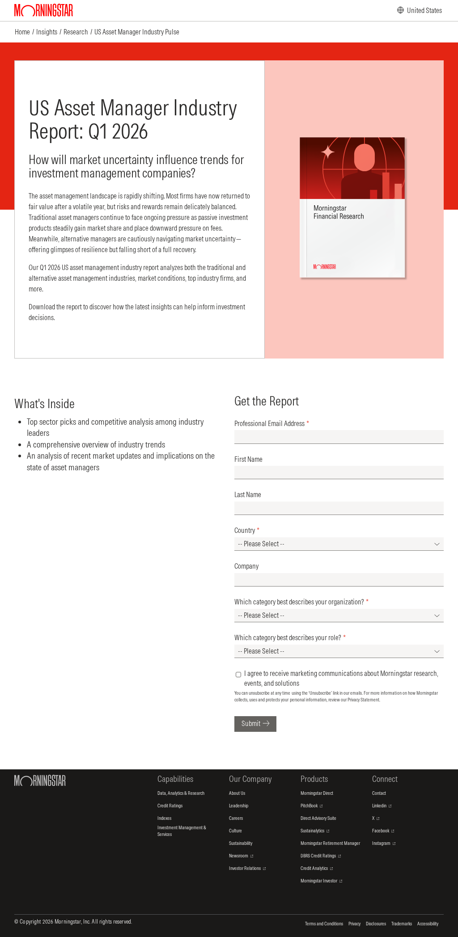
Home (22, 31)
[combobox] (339, 544)
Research (76, 31)
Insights (46, 31)
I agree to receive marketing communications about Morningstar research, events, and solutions (341, 678)
